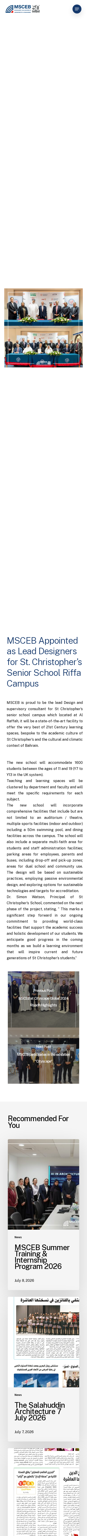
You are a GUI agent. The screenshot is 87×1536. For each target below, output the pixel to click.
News (18, 1237)
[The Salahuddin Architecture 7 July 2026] (43, 1369)
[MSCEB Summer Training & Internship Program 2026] (43, 1214)
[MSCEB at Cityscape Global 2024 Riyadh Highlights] (43, 999)
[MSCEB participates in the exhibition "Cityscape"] (43, 1056)
